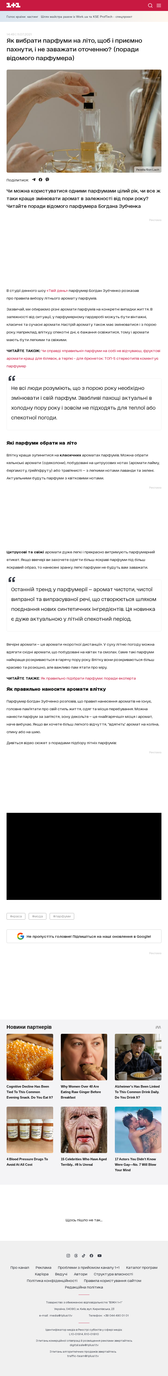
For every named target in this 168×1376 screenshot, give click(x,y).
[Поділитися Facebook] (40, 179)
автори (80, 1274)
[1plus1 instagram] (68, 1255)
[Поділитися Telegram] (33, 179)
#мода (37, 916)
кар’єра (42, 1274)
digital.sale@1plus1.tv (84, 1344)
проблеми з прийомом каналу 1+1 (89, 1267)
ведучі (61, 1274)
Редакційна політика (84, 1287)
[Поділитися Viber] (47, 180)
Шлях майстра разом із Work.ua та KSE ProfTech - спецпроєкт (86, 16)
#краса (16, 916)
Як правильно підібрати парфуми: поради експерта (88, 678)
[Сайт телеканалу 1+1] (13, 6)
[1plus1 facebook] (91, 1255)
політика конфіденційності (52, 1280)
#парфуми (62, 916)
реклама (43, 1267)
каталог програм (142, 1267)
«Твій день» (57, 290)
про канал (19, 1267)
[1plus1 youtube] (100, 1255)
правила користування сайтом (112, 1280)
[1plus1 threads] (76, 1255)
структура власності (113, 1274)
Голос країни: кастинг (22, 16)
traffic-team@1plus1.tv (83, 1355)
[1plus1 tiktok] (83, 1255)
